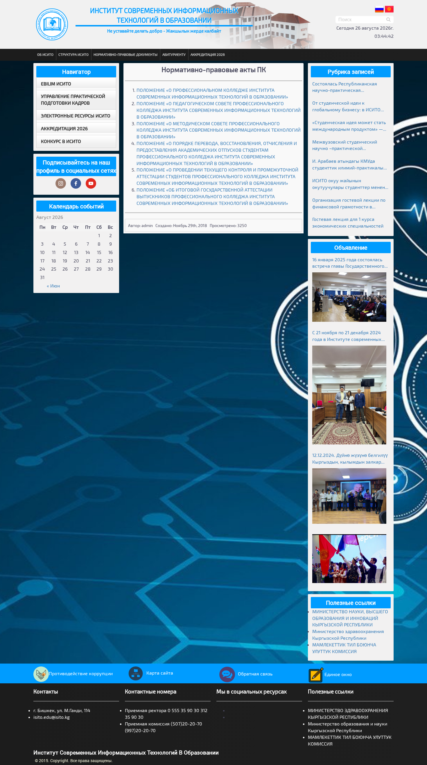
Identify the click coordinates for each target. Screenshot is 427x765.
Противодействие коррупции (81, 673)
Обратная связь (255, 673)
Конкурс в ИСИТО (61, 141)
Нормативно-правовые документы (125, 54)
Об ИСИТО (45, 54)
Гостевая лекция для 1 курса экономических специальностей (347, 222)
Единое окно (338, 674)
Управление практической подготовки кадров (73, 99)
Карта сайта (159, 672)
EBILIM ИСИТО (56, 83)
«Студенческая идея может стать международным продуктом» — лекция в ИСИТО (349, 126)
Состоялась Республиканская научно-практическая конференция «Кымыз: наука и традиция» (346, 87)
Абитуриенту (174, 54)
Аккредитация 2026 (208, 54)
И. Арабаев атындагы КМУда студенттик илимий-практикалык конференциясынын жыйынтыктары (349, 164)
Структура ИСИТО (73, 54)
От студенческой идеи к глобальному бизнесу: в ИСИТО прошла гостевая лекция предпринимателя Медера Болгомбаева (346, 106)
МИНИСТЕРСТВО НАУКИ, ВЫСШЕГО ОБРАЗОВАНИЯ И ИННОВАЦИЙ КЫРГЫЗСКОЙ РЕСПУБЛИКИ (350, 618)
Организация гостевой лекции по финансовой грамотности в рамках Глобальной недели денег (348, 203)
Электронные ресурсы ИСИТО (75, 115)
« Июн (53, 285)
